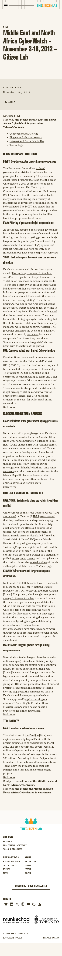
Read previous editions (16, 781)
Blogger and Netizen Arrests (26, 137)
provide (33, 388)
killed (39, 535)
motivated (32, 334)
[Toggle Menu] (6, 5)
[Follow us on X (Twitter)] (17, 904)
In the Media (10, 865)
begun (29, 739)
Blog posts (44, 668)
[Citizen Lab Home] (47, 5)
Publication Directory (15, 845)
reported (24, 229)
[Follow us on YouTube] (28, 904)
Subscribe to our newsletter (31, 886)
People (28, 869)
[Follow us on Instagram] (22, 904)
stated (35, 179)
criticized (20, 330)
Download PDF (12, 115)
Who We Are (30, 861)
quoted (49, 456)
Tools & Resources (12, 849)
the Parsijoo (32, 735)
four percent (30, 683)
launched (48, 657)
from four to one (45, 605)
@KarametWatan (48, 590)
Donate (28, 873)
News (5, 27)
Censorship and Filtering (24, 133)
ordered (40, 168)
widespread (38, 399)
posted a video (38, 562)
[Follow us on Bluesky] (6, 904)
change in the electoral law (18, 598)
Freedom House (40, 703)
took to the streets (47, 583)
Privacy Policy (51, 938)
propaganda (19, 558)
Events (6, 869)
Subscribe (8, 119)
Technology (16, 145)
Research (7, 841)
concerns (43, 357)
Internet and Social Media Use (27, 141)
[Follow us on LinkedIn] (11, 904)
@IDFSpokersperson (43, 516)
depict (20, 284)
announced (9, 516)
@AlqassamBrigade (24, 547)
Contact (28, 865)
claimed (16, 195)
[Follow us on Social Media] (34, 904)
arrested (23, 437)
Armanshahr (10, 244)
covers (38, 746)
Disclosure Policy (12, 938)
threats (31, 558)
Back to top (9, 407)
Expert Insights (11, 861)
